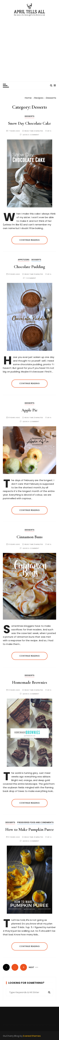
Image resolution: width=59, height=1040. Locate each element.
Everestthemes (32, 1035)
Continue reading (29, 240)
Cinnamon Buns (30, 536)
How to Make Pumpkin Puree (29, 829)
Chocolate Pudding (29, 266)
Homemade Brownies (29, 682)
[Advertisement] (29, 47)
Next (31, 967)
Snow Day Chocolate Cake (29, 123)
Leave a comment (31, 135)
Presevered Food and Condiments (35, 822)
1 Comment (31, 278)
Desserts (29, 116)
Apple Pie (29, 410)
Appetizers (23, 259)
